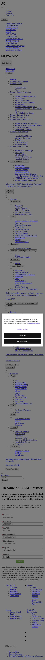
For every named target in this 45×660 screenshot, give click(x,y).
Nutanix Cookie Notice (33, 323)
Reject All (23, 335)
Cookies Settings (22, 329)
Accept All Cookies (22, 341)
